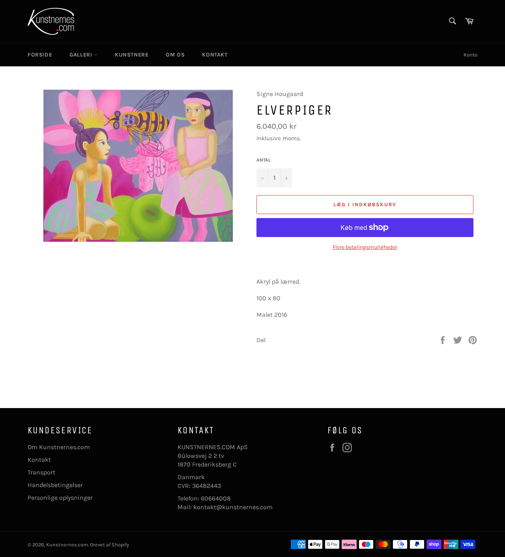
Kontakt (39, 459)
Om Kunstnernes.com (59, 447)
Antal (263, 160)
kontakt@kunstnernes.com (233, 507)
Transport (41, 472)
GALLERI (81, 54)
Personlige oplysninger (60, 497)
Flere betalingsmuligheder (365, 247)
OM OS (175, 54)
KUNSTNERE (131, 54)
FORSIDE (40, 54)
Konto (470, 55)
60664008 (216, 498)
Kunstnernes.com (67, 545)
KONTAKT (214, 54)
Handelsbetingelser (55, 485)
